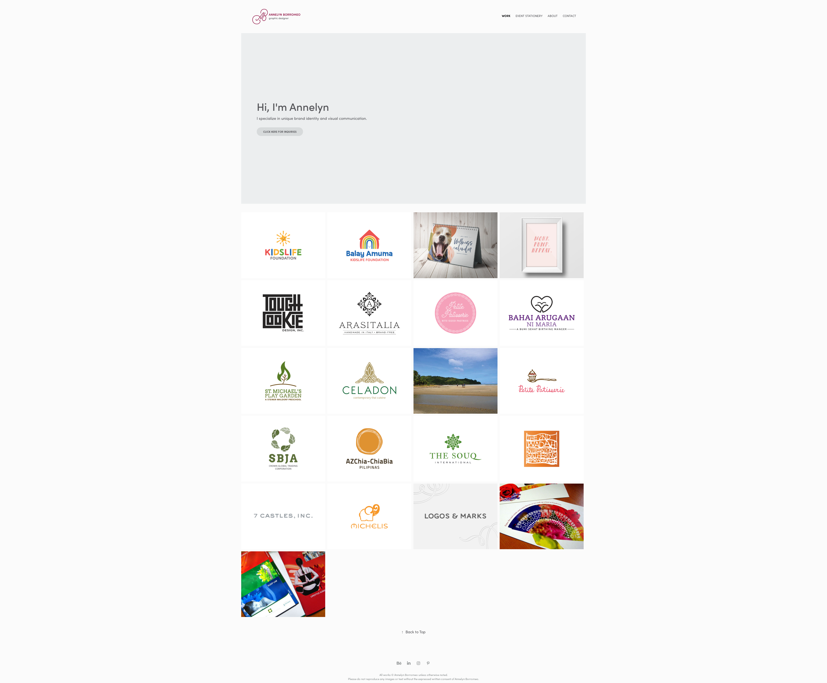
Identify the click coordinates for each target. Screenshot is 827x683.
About (553, 16)
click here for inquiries (280, 131)
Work (506, 16)
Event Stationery (529, 16)
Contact (569, 16)
